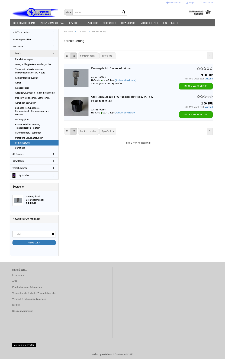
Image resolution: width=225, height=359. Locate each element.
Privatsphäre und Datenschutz (27, 287)
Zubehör (93, 23)
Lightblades (170, 23)
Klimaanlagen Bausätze (26, 77)
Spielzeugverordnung (22, 311)
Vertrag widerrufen (24, 345)
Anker (18, 82)
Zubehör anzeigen (24, 59)
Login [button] (191, 2)
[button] (174, 2)
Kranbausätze (22, 87)
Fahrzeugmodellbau (52, 23)
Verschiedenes (149, 23)
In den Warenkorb (195, 86)
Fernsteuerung (22, 142)
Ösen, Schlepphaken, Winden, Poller (33, 64)
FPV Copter (75, 23)
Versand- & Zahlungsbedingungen (29, 299)
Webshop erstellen (101, 354)
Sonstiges (20, 148)
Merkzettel (207, 2)
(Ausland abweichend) (125, 80)
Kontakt (16, 305)
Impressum (18, 275)
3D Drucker (109, 23)
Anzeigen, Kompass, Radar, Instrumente (35, 92)
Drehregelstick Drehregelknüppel (111, 68)
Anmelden (34, 243)
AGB (14, 281)
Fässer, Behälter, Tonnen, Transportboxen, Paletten (27, 126)
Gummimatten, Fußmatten (28, 132)
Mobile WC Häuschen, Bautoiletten (32, 98)
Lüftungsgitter (22, 119)
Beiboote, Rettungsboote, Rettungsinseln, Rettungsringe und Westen (32, 111)
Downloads (128, 23)
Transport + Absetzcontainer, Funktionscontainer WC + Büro (30, 71)
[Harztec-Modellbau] (35, 12)
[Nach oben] (215, 354)
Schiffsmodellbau (24, 23)
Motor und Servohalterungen (29, 138)
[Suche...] (123, 12)
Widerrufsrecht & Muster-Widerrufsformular (34, 293)
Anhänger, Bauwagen (25, 102)
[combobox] (88, 55)
